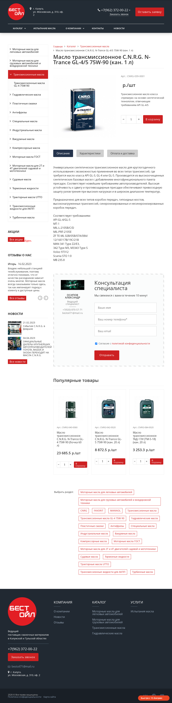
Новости (119, 28)
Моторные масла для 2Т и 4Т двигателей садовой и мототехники (27, 168)
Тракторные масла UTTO (27, 197)
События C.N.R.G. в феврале (34, 327)
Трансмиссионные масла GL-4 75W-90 (29, 84)
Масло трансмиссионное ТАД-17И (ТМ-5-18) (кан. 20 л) (145, 437)
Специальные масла (24, 121)
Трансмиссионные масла (28, 74)
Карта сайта (50, 696)
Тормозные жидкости (25, 188)
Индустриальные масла (27, 130)
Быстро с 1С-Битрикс (151, 697)
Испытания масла (142, 611)
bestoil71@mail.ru (72, 313)
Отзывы (59, 622)
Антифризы (19, 112)
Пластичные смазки (24, 103)
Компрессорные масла (26, 147)
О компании (73, 28)
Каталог (18, 28)
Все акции (16, 239)
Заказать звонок (119, 14)
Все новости (18, 361)
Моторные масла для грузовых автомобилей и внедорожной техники (25, 63)
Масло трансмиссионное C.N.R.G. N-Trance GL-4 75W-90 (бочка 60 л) (70, 439)
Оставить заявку (150, 12)
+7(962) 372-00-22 (114, 10)
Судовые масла (21, 179)
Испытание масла (44, 28)
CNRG (83, 510)
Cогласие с (124, 343)
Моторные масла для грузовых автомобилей (107, 621)
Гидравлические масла (26, 94)
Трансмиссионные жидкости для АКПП (22, 207)
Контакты (98, 28)
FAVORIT (98, 510)
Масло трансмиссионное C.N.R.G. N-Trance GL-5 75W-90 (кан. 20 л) (108, 437)
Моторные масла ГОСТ (26, 156)
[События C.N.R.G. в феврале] (14, 334)
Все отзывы (17, 298)
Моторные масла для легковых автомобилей (24, 50)
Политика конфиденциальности (24, 696)
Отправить (106, 355)
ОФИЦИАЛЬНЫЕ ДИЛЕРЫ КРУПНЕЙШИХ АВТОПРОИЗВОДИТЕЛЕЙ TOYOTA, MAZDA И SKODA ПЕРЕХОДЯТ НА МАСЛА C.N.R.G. (37, 348)
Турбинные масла (23, 217)
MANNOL (115, 510)
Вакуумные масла (23, 139)
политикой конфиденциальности (131, 343)
